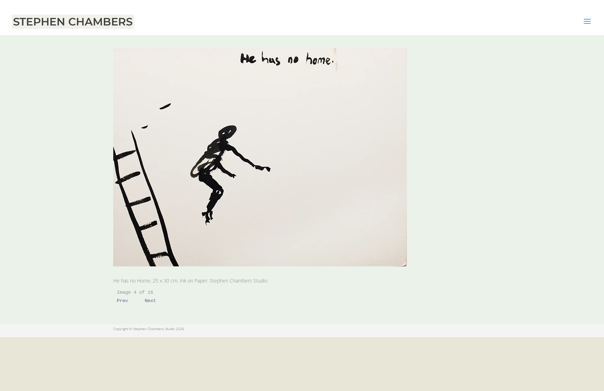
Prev (122, 300)
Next (150, 300)
